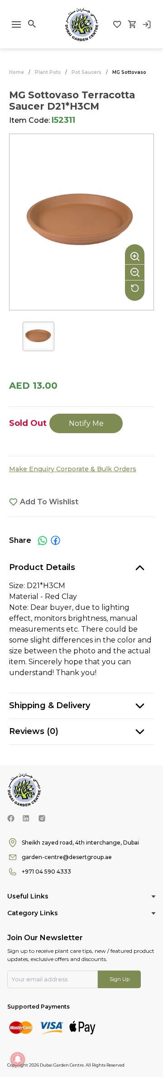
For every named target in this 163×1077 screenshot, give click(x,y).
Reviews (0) (33, 731)
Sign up (119, 979)
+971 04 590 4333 (46, 871)
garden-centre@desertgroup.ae (67, 857)
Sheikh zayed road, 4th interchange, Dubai (80, 842)
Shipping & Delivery (49, 705)
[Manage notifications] (17, 1059)
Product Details (42, 567)
